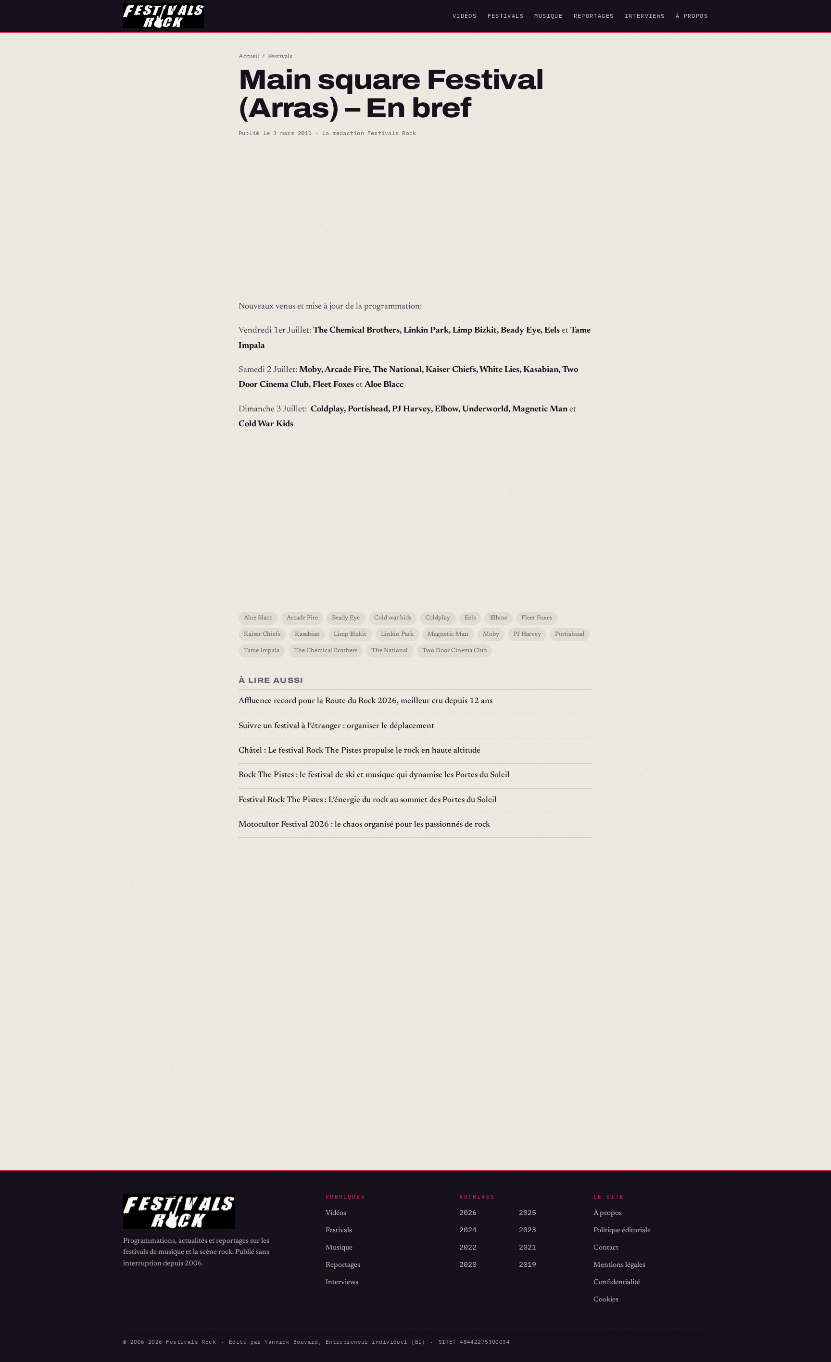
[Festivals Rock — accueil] (163, 15)
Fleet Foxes (536, 618)
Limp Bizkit (350, 634)
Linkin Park (397, 634)
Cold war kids (392, 618)
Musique (548, 15)
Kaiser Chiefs (262, 634)
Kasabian (307, 634)
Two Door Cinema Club (454, 651)
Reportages (594, 15)
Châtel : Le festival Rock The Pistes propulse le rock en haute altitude (359, 751)
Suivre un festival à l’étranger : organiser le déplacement (336, 726)
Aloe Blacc (258, 618)
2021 (527, 1246)
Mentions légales (619, 1265)
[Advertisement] (415, 218)
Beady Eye (346, 618)
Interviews (645, 15)
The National (389, 651)
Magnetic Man (448, 634)
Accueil (249, 57)
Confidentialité (616, 1282)
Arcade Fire (302, 618)
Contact (605, 1247)
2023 (527, 1229)
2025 (527, 1212)
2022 (468, 1246)
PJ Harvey (527, 634)
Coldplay (437, 618)
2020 (468, 1264)
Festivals (506, 15)
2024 (468, 1229)
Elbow (498, 618)
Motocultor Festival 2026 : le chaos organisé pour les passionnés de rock (364, 825)
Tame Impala (261, 651)
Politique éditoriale (622, 1230)
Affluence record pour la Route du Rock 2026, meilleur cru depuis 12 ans (365, 701)
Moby (491, 634)
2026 (468, 1212)
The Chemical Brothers (325, 651)
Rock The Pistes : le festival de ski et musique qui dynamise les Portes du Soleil (374, 775)
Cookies (605, 1299)
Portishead (569, 634)
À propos (692, 15)
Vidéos (465, 15)
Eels (470, 618)
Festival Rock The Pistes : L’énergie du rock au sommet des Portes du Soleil (368, 800)
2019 (527, 1264)
